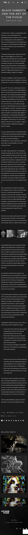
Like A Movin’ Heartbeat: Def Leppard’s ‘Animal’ (14, 502)
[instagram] (9, 2)
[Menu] (25, 2)
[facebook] (13, 2)
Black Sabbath (11, 412)
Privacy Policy (14, 520)
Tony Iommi (21, 412)
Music (20, 20)
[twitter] (18, 2)
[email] (22, 2)
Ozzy (16, 412)
